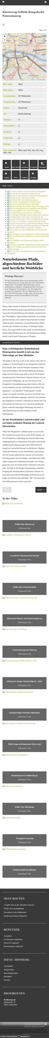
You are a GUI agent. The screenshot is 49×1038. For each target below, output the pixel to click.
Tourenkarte (8, 966)
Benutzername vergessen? (13, 946)
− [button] (4, 40)
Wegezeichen (9, 970)
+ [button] (4, 36)
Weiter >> (41, 490)
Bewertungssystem (11, 973)
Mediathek (8, 977)
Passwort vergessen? (11, 943)
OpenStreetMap (41, 80)
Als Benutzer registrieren (13, 939)
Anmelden (8, 936)
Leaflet (32, 80)
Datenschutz (35, 1026)
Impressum (27, 1026)
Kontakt (7, 980)
